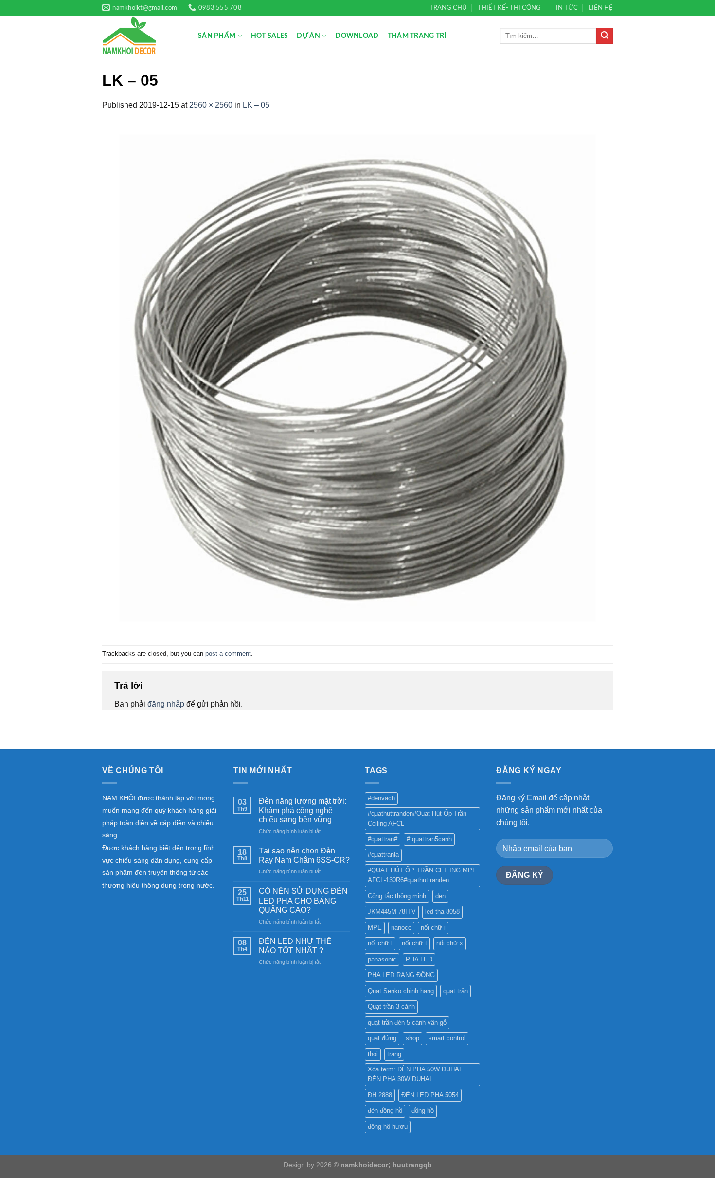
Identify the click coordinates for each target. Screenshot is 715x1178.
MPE (375, 927)
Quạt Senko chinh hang (401, 991)
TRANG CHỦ (448, 8)
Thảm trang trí (417, 35)
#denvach (381, 798)
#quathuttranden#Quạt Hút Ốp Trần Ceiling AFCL (417, 818)
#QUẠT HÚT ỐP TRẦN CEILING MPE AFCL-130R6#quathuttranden (422, 875)
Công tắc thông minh (397, 896)
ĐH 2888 (380, 1095)
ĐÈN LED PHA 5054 (430, 1095)
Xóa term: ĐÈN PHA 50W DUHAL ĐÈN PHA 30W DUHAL (415, 1074)
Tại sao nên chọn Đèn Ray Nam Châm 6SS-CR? (304, 855)
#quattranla (383, 854)
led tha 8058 (442, 911)
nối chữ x (449, 943)
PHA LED (419, 959)
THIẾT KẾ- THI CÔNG (509, 8)
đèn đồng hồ (385, 1110)
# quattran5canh (429, 839)
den (440, 896)
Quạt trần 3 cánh (391, 1006)
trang (394, 1054)
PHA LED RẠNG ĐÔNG (401, 975)
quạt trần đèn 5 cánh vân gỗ (407, 1022)
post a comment (228, 653)
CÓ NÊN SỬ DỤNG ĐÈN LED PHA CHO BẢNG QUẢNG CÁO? (303, 900)
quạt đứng (382, 1038)
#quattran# (382, 839)
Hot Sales (269, 35)
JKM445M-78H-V (392, 911)
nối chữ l (380, 943)
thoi (373, 1054)
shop (412, 1038)
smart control (447, 1038)
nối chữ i (433, 927)
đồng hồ (422, 1110)
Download (356, 35)
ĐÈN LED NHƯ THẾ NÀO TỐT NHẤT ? (295, 946)
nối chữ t (414, 943)
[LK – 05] (357, 377)
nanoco (401, 927)
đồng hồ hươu (388, 1126)
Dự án (308, 35)
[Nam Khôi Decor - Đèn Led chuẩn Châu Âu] (142, 36)
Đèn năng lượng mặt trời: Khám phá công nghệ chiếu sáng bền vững (302, 810)
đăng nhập (165, 704)
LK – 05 (256, 105)
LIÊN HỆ (601, 8)
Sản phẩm (216, 35)
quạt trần (455, 991)
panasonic (382, 959)
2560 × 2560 (210, 105)
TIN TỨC (565, 8)
